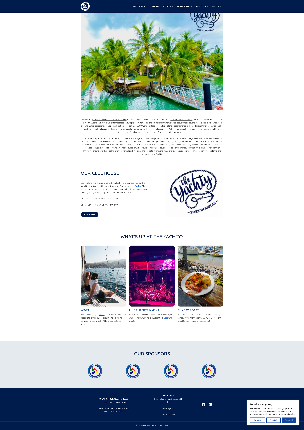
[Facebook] (203, 405)
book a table (191, 321)
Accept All (289, 420)
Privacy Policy (163, 425)
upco (166, 318)
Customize (258, 420)
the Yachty (136, 186)
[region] (273, 412)
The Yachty (139, 6)
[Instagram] (211, 405)
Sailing (155, 6)
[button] (146, 6)
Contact (216, 6)
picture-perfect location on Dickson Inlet (109, 119)
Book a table (89, 214)
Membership (183, 6)
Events (167, 6)
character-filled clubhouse (181, 119)
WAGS (101, 314)
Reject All (273, 420)
